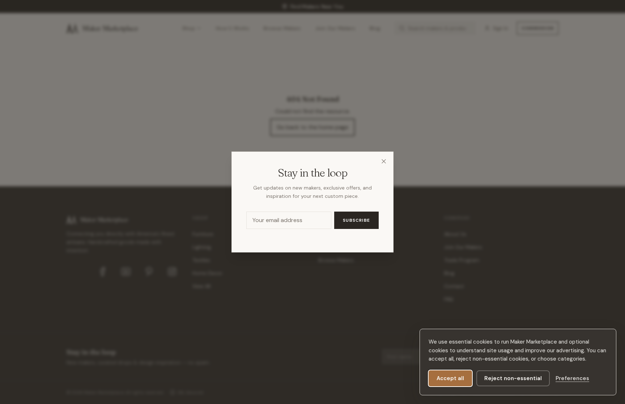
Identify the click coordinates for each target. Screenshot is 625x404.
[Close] (383, 161)
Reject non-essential (513, 378)
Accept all (450, 378)
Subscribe (356, 220)
